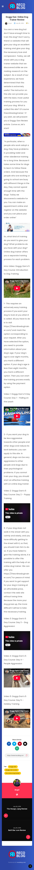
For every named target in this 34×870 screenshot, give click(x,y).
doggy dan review (11, 770)
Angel (17, 790)
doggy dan (12, 767)
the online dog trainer (13, 773)
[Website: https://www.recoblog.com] (17, 794)
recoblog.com (21, 862)
